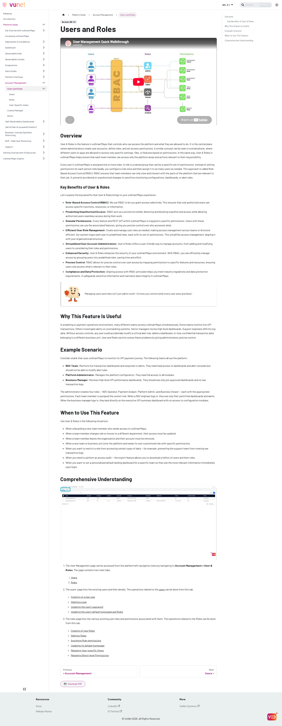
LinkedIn (112, 706)
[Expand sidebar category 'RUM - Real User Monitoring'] (43, 140)
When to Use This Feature (236, 35)
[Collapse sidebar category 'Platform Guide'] (43, 24)
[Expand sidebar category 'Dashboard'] (43, 47)
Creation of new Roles (83, 630)
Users (74, 577)
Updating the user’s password (87, 606)
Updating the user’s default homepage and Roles (97, 611)
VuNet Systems (188, 706)
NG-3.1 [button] (226, 4)
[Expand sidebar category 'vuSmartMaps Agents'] (43, 158)
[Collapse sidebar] (24, 689)
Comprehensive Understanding (239, 40)
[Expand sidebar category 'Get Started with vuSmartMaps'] (43, 30)
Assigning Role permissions (86, 640)
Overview (229, 16)
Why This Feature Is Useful (237, 26)
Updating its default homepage (87, 645)
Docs (39, 706)
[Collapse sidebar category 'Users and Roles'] (43, 88)
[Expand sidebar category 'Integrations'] (43, 65)
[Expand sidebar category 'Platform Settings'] (43, 76)
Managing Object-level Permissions (90, 655)
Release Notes (44, 711)
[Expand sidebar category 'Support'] (43, 146)
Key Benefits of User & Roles (240, 21)
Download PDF (73, 684)
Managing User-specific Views (87, 650)
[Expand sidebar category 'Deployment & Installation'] (43, 41)
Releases (7, 13)
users (162, 589)
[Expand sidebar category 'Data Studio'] (43, 71)
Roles (74, 582)
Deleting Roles (78, 635)
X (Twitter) (113, 711)
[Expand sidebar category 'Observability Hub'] (43, 53)
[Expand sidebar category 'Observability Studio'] (43, 59)
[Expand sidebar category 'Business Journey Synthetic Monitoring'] (43, 134)
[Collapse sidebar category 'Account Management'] (43, 82)
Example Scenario (233, 31)
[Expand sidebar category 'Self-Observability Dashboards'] (43, 121)
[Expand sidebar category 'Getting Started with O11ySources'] (43, 152)
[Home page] (63, 14)
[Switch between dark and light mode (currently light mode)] (276, 5)
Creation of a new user (83, 596)
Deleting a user (79, 601)
